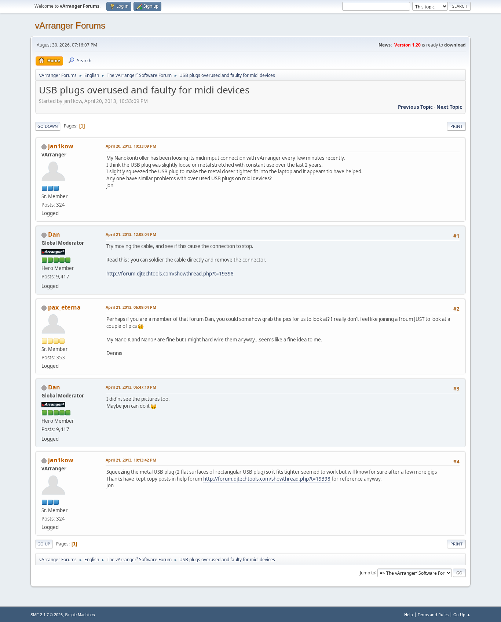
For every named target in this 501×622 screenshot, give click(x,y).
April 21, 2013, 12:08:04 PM (131, 234)
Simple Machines (80, 614)
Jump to (367, 572)
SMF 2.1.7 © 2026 (46, 614)
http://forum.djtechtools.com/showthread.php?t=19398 (170, 273)
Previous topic (415, 107)
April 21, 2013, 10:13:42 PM (131, 460)
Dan (54, 234)
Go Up (43, 544)
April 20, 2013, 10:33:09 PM (131, 146)
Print (456, 126)
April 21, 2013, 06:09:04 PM (131, 307)
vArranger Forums (70, 25)
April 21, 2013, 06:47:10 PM (131, 387)
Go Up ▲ (462, 614)
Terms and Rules (433, 614)
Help (408, 614)
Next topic (449, 107)
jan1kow (60, 146)
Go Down (47, 126)
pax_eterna (64, 307)
